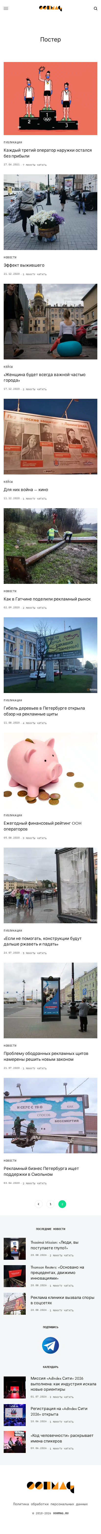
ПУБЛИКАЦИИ (13, 142)
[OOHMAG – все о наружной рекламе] (50, 8)
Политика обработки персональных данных (50, 1504)
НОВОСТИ (10, 257)
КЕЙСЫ (8, 366)
